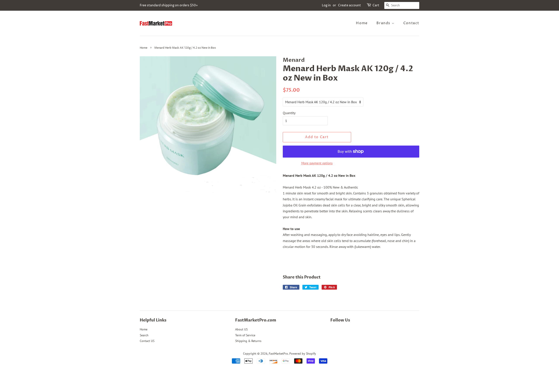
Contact (411, 23)
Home (361, 23)
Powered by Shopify (302, 354)
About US (241, 329)
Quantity (289, 113)
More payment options (317, 163)
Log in (326, 5)
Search (144, 335)
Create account (349, 5)
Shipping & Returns (248, 341)
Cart (376, 5)
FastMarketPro (278, 354)
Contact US (147, 341)
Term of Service (245, 335)
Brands (384, 23)
